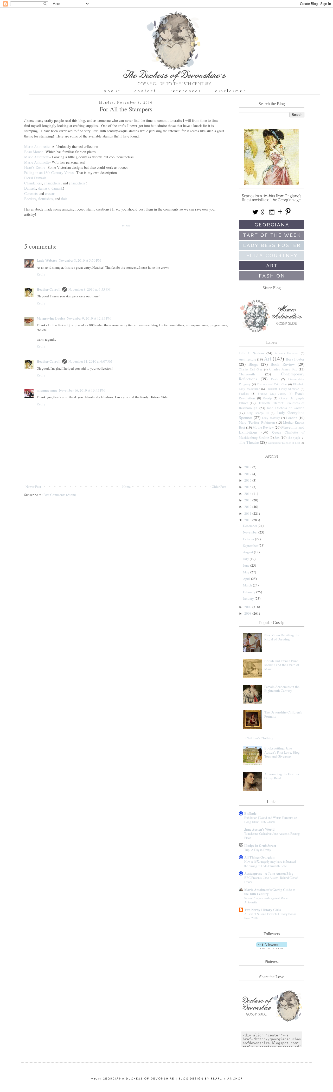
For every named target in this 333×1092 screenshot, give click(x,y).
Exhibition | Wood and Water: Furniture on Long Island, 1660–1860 (270, 819)
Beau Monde (33, 151)
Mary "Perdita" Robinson (257, 422)
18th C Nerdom (251, 353)
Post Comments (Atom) (59, 494)
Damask (30, 188)
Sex (277, 437)
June (246, 565)
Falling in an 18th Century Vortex (49, 172)
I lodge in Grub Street (260, 845)
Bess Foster (295, 359)
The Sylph (293, 438)
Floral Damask (35, 177)
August (248, 552)
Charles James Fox (283, 369)
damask (43, 188)
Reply (41, 274)
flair (64, 198)
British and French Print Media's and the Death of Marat (281, 664)
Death (274, 379)
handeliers (78, 183)
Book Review (282, 364)
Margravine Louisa (51, 318)
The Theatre (249, 442)
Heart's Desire (34, 167)
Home (126, 486)
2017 (248, 473)
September (251, 545)
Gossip (267, 398)
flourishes (45, 198)
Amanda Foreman (286, 353)
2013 (248, 500)
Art (267, 358)
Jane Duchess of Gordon (285, 407)
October (249, 539)
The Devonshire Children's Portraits (283, 714)
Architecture (247, 359)
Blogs (253, 364)
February (249, 592)
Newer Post (33, 486)
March (248, 585)
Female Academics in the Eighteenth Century (281, 688)
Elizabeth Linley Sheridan (282, 389)
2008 (248, 613)
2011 (248, 513)
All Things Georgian (259, 857)
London (291, 417)
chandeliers (52, 183)
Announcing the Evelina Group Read (281, 776)
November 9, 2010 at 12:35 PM (89, 318)
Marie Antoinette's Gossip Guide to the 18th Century (270, 891)
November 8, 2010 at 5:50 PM (80, 260)
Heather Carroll (49, 289)
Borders (30, 198)
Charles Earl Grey (250, 369)
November (250, 532)
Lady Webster (47, 260)
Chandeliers (33, 183)
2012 (248, 506)
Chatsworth (247, 374)
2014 (248, 493)
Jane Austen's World (259, 829)
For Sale (126, 225)
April (247, 578)
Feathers (244, 393)
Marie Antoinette (36, 146)
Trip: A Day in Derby (257, 850)
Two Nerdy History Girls (262, 909)
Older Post (219, 486)
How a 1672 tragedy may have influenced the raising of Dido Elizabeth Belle (270, 863)
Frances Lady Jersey (272, 393)
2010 (248, 520)
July (246, 558)
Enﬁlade (250, 813)
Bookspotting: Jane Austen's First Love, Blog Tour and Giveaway (282, 752)
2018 (248, 467)
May (246, 572)
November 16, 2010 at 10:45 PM (82, 390)
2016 (248, 480)
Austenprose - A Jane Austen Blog (268, 873)
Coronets (31, 193)
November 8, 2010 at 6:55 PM (89, 289)
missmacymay (47, 390)
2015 (248, 486)
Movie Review (263, 427)
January (249, 598)
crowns (50, 193)
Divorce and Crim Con (272, 384)
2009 (248, 606)
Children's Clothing (259, 738)
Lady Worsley (271, 418)
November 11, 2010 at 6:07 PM (90, 361)
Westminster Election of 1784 (284, 443)
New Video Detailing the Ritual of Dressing (281, 637)
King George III (258, 413)
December (250, 525)
